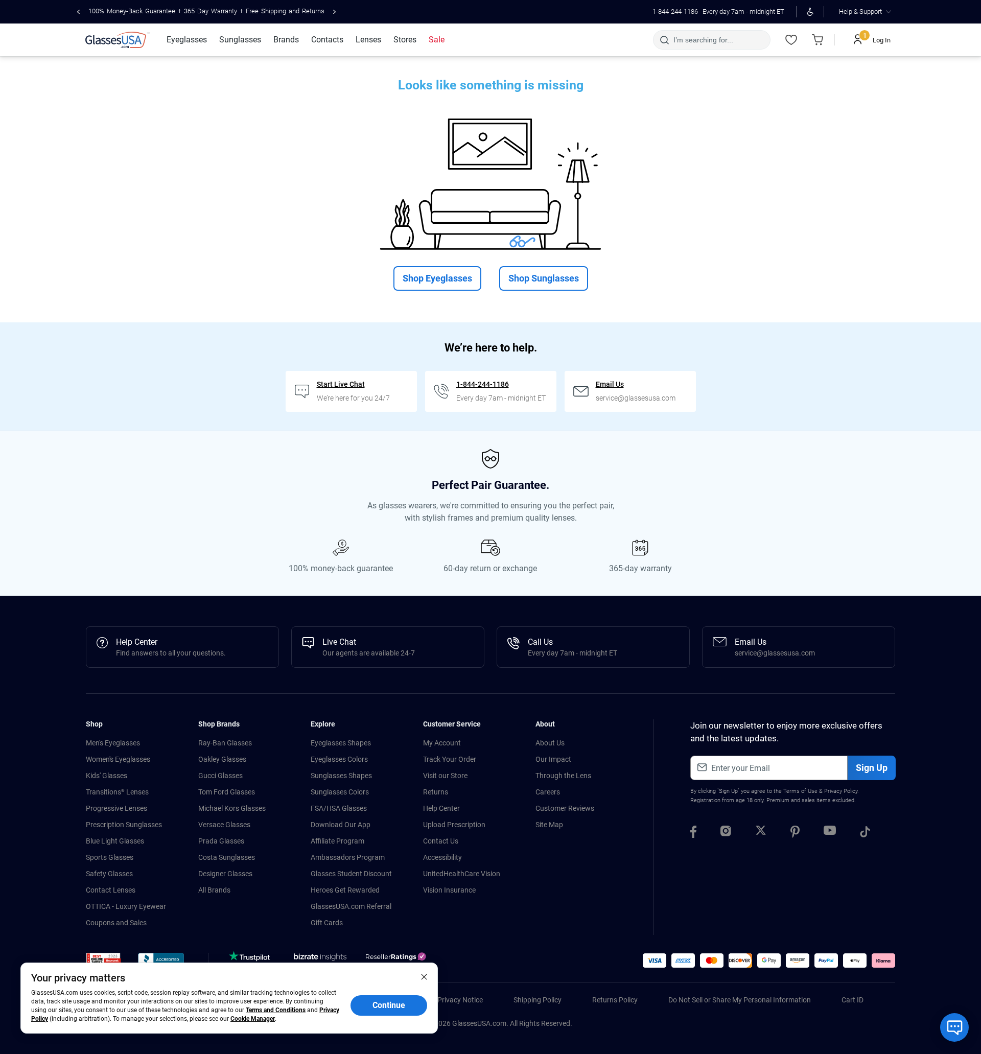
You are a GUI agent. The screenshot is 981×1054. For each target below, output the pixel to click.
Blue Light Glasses (115, 841)
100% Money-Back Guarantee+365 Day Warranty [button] (206, 11)
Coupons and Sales (116, 923)
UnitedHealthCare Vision (461, 874)
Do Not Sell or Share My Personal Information (739, 1000)
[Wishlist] (791, 40)
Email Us (610, 384)
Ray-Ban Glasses (225, 743)
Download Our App (340, 825)
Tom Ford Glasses (226, 792)
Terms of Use (800, 791)
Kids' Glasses (106, 775)
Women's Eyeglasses (118, 759)
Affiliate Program (337, 841)
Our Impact (553, 759)
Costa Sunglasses (226, 857)
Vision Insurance (449, 890)
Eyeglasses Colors (339, 759)
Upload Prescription (454, 825)
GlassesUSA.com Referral (351, 906)
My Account (442, 743)
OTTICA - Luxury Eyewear (126, 906)
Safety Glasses (109, 874)
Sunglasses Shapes (341, 775)
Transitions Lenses (117, 792)
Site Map (549, 825)
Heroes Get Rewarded (345, 890)
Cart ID (852, 1000)
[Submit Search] (664, 40)
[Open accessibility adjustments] (810, 11)
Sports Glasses (109, 857)
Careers (547, 792)
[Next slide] (334, 11)
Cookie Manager (252, 1018)
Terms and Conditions (276, 1010)
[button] (103, 961)
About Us (550, 743)
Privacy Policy (840, 791)
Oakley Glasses (222, 759)
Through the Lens (563, 775)
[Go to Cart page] (817, 40)
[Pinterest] (795, 833)
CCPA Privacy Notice (450, 1000)
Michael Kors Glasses (232, 808)
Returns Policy (615, 1000)
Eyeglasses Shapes (341, 743)
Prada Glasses (221, 841)
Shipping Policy (537, 1000)
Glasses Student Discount (351, 874)
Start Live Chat (341, 384)
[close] (424, 976)
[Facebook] (693, 833)
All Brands (214, 890)
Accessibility (442, 857)
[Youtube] (830, 833)
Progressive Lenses (116, 808)
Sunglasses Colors (340, 792)
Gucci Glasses (220, 775)
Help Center (441, 808)
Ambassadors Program (348, 857)
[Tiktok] (865, 833)
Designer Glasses (225, 874)
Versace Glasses (224, 825)
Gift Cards (327, 923)
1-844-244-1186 (675, 11)
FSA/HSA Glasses (339, 808)
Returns (435, 792)
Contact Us (440, 841)
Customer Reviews (564, 808)
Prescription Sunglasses (124, 825)
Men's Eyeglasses (113, 743)
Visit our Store (445, 775)
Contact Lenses (110, 890)
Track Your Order (449, 759)
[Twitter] (760, 833)
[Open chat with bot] (954, 1027)
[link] (117, 40)
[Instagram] (725, 833)
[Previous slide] (78, 11)
